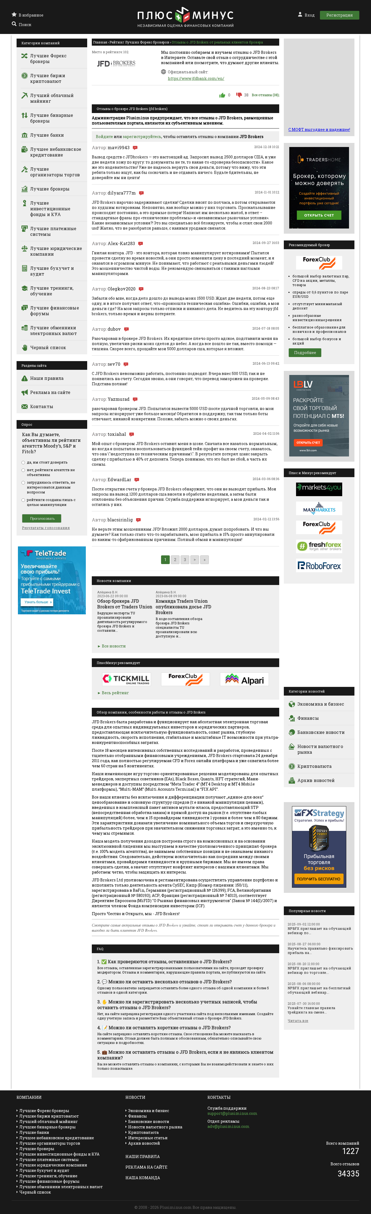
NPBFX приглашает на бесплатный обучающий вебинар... (319, 990)
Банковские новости (321, 732)
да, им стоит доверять (47, 462)
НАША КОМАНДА (142, 1177)
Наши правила (47, 378)
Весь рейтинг (115, 692)
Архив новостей (316, 780)
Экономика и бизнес (320, 704)
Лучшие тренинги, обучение (52, 290)
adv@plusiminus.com (228, 1126)
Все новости (114, 646)
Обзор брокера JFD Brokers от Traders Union (124, 603)
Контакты (41, 406)
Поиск (25, 24)
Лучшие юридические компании (56, 251)
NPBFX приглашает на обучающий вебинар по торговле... (319, 970)
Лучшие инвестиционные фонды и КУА (50, 208)
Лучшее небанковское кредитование (55, 152)
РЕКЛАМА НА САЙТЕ (146, 1167)
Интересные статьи (148, 1137)
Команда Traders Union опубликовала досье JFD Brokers (183, 606)
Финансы (308, 718)
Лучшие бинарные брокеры (51, 118)
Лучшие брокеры (50, 189)
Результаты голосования (46, 527)
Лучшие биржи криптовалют (47, 78)
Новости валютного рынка (320, 749)
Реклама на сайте (50, 392)
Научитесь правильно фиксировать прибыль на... (320, 950)
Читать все (298, 1020)
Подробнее (305, 352)
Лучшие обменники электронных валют (53, 330)
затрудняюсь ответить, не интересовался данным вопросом (51, 487)
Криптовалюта (314, 766)
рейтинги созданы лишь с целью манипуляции (51, 502)
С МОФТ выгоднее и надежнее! (319, 129)
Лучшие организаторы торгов (55, 171)
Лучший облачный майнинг (52, 98)
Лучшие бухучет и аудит (52, 271)
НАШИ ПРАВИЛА (142, 1156)
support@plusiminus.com (232, 1113)
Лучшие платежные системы (53, 231)
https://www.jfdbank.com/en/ (196, 78)
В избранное (31, 15)
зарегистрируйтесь (142, 136)
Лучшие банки (47, 135)
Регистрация (339, 15)
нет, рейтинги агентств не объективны (51, 472)
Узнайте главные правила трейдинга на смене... (311, 1010)
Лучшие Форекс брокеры (48, 58)
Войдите (104, 136)
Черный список (48, 347)
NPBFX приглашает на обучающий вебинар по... (319, 930)
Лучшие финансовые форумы (54, 310)
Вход (310, 15)
